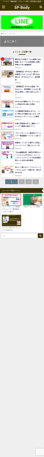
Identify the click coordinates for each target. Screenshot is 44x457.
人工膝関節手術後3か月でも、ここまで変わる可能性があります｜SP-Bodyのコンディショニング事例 (28, 113)
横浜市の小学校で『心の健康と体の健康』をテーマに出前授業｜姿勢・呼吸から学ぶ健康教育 (28, 61)
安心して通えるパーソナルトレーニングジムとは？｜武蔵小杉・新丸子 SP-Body (28, 169)
